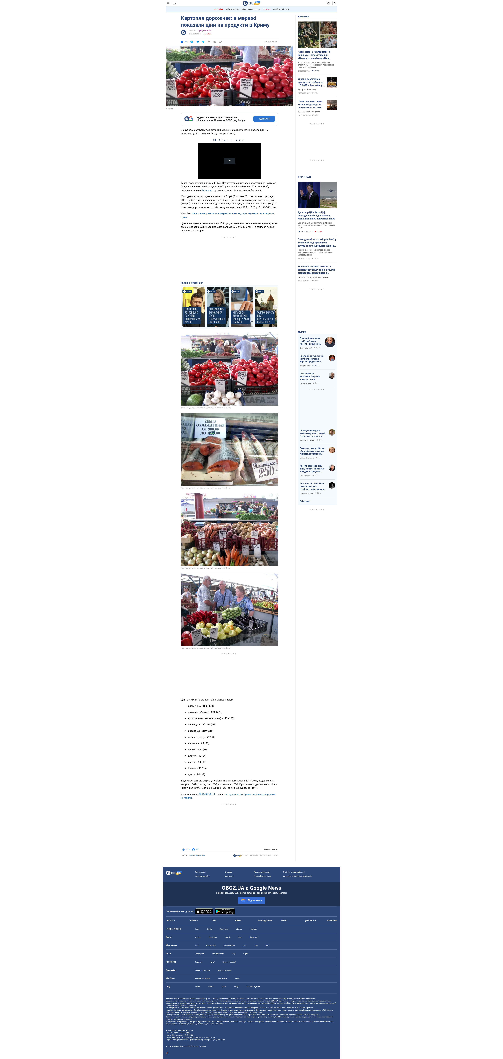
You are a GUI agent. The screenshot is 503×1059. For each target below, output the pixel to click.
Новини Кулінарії (229, 962)
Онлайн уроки (229, 945)
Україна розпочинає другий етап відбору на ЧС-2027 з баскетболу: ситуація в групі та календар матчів (310, 82)
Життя (238, 920)
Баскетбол (213, 937)
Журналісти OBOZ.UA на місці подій (297, 876)
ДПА (244, 945)
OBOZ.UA (192, 31)
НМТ (267, 945)
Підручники (211, 945)
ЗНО (256, 945)
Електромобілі (218, 954)
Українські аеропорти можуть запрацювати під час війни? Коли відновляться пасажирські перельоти (316, 270)
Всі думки (304, 501)
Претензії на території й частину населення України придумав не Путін (311, 359)
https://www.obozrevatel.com (252, 999)
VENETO (266, 9)
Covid (237, 978)
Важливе (303, 16)
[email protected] (196, 1040)
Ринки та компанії (202, 970)
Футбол (198, 937)
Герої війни (218, 9)
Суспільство (310, 920)
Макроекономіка (224, 970)
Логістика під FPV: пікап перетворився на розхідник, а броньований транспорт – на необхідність (312, 486)
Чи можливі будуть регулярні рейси (313, 277)
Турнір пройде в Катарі (307, 89)
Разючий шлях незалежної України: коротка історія (310, 376)
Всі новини (332, 920)
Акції (233, 954)
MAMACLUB (222, 978)
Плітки (211, 987)
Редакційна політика (197, 855)
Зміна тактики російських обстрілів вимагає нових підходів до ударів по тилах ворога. (312, 451)
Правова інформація (262, 872)
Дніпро (239, 929)
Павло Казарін (305, 383)
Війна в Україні (232, 9)
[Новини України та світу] (237, 856)
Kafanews (207, 190)
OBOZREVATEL (207, 794)
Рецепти (198, 962)
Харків (209, 929)
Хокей (227, 937)
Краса (224, 987)
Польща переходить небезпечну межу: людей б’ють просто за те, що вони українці (312, 433)
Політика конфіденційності (294, 872)
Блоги (283, 920)
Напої (212, 962)
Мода (236, 987)
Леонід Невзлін (305, 476)
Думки (302, 331)
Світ (214, 920)
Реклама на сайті (202, 876)
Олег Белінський (306, 348)
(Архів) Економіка (204, 31)
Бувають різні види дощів (309, 112)
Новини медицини (202, 978)
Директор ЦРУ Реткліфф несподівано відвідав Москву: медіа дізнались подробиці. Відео (316, 215)
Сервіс (245, 954)
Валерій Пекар (305, 366)
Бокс (240, 937)
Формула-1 (254, 937)
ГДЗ (196, 945)
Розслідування (265, 920)
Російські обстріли (281, 9)
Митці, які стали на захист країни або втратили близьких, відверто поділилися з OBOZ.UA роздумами (316, 64)
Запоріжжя (224, 929)
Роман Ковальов (306, 493)
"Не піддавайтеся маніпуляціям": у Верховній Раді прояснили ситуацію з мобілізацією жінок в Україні (317, 242)
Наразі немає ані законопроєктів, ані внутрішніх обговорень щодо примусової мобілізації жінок (315, 252)
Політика (193, 920)
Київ (197, 929)
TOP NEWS (304, 177)
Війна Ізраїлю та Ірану (251, 9)
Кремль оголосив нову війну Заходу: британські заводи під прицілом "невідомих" (312, 469)
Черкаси (253, 929)
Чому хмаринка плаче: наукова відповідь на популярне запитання (310, 104)
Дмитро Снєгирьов (307, 458)
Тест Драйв (199, 954)
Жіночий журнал (253, 987)
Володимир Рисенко (307, 440)
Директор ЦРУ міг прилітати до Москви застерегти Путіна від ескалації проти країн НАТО (316, 225)
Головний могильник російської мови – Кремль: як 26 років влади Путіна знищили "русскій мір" (311, 341)
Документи (229, 876)
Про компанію (201, 872)
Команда (228, 872)
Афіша (197, 987)
